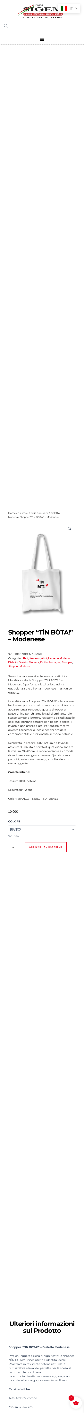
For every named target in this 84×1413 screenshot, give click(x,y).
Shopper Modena (19, 666)
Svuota (13, 836)
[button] (42, 39)
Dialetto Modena (29, 662)
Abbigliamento (31, 658)
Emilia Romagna (38, 512)
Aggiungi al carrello (45, 847)
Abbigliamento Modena (55, 658)
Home (12, 512)
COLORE (14, 821)
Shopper (67, 662)
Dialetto (22, 512)
